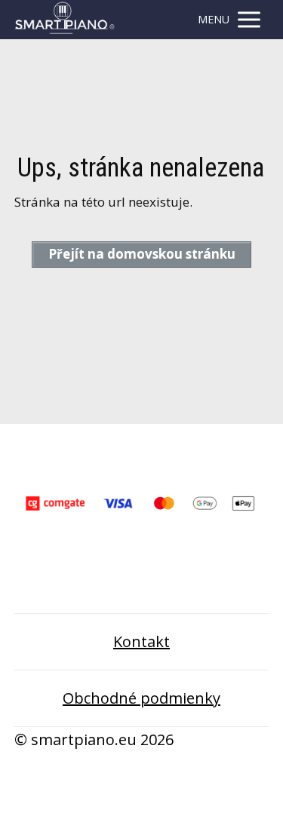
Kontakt (141, 641)
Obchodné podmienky (141, 698)
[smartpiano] (64, 19)
